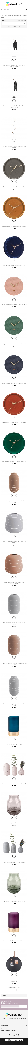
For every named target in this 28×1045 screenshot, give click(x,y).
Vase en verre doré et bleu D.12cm (14, 744)
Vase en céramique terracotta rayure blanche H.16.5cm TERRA (14, 583)
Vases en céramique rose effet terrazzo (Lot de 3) (14, 783)
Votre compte (5, 1028)
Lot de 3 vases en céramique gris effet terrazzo (14, 862)
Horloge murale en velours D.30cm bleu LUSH (14, 265)
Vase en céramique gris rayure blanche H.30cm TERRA (14, 704)
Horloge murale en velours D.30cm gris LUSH (14, 187)
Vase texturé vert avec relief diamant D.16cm (14, 901)
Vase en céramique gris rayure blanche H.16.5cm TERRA (14, 542)
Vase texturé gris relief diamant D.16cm (14, 823)
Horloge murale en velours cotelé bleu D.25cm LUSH (14, 383)
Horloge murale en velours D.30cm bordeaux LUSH (14, 422)
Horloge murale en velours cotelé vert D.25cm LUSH (14, 344)
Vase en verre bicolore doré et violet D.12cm (14, 940)
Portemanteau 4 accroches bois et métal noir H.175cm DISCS (14, 65)
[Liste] (5, 21)
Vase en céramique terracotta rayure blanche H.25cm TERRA (14, 664)
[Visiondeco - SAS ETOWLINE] (14, 1014)
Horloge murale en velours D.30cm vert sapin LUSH (14, 461)
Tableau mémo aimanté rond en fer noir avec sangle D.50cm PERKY (14, 980)
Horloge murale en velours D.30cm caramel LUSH (14, 226)
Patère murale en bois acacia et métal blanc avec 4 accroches (14, 147)
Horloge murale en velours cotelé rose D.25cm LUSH (14, 304)
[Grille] (3, 21)
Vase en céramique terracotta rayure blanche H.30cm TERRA (14, 501)
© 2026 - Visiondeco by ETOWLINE (14, 1043)
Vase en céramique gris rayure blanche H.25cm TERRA (14, 623)
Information (4, 1025)
